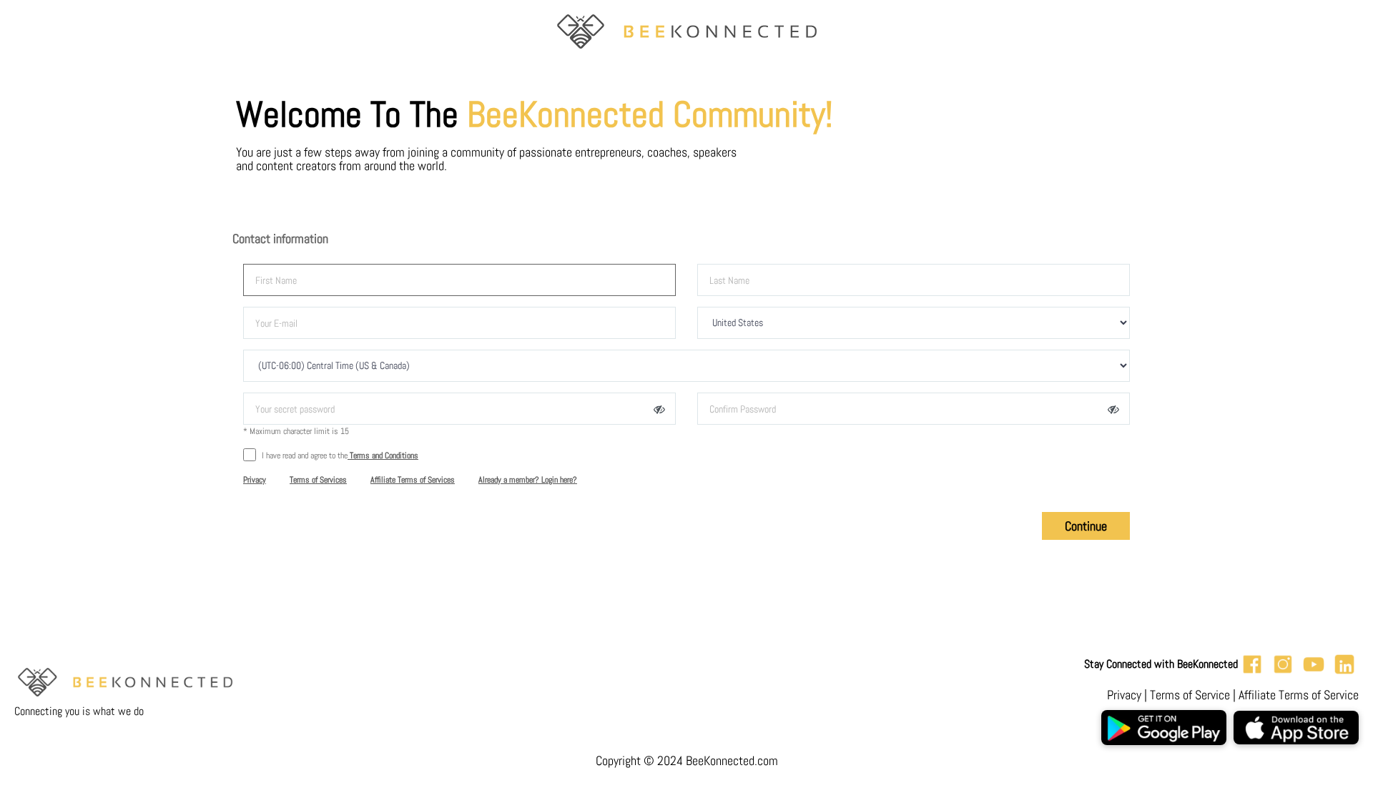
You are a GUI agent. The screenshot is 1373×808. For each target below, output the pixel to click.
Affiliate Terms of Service (1299, 694)
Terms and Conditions (383, 455)
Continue (1086, 526)
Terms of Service (1190, 694)
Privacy (1124, 694)
